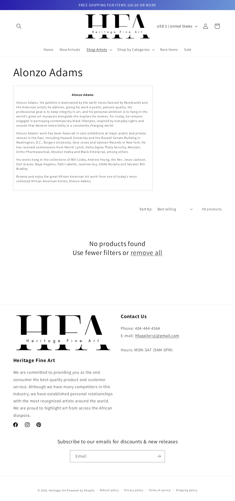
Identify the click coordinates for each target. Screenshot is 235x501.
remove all (147, 252)
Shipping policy (186, 490)
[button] (19, 26)
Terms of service (159, 490)
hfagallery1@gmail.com (157, 335)
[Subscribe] (159, 456)
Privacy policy (133, 490)
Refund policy (109, 490)
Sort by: (146, 209)
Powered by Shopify (81, 490)
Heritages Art (57, 490)
